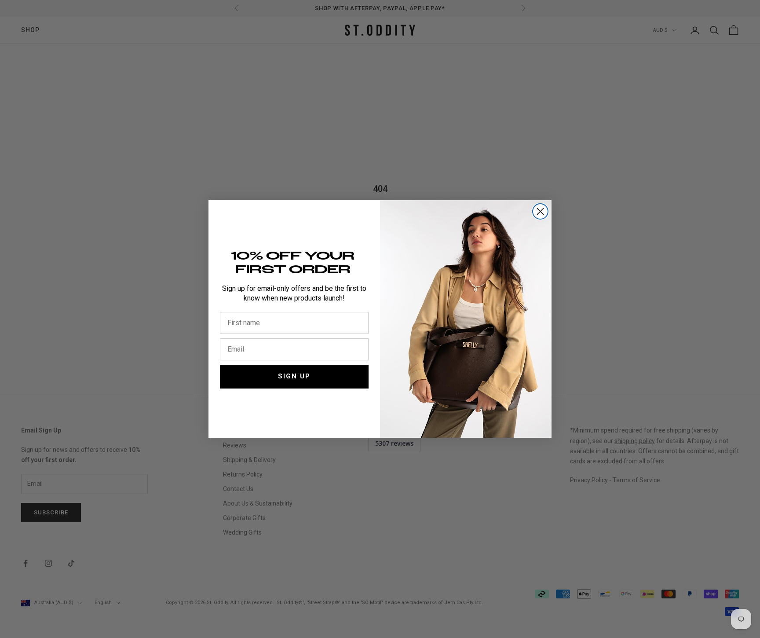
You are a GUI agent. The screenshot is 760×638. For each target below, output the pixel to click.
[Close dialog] (540, 211)
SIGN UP (294, 376)
